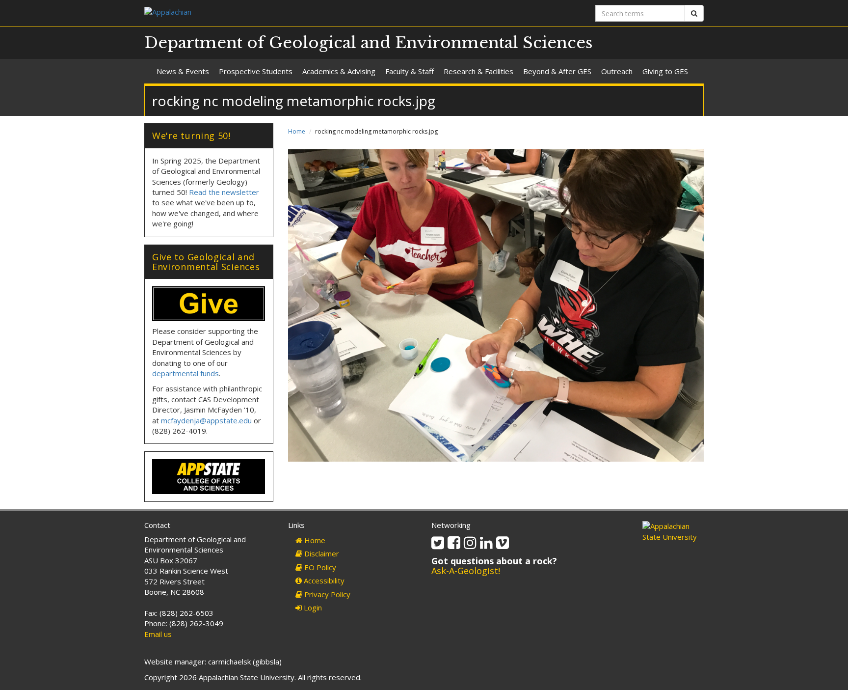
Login (312, 607)
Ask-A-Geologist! (465, 571)
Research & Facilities (478, 71)
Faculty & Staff (409, 71)
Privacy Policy (326, 594)
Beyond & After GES (557, 71)
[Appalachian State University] (280, 13)
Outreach (617, 71)
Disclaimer (320, 553)
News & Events (183, 71)
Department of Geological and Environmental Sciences (368, 43)
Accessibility (323, 580)
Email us (158, 634)
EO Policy (319, 567)
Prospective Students (255, 71)
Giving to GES (665, 71)
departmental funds (185, 373)
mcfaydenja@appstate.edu (206, 420)
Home (296, 131)
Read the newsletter (224, 192)
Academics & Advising (338, 71)
